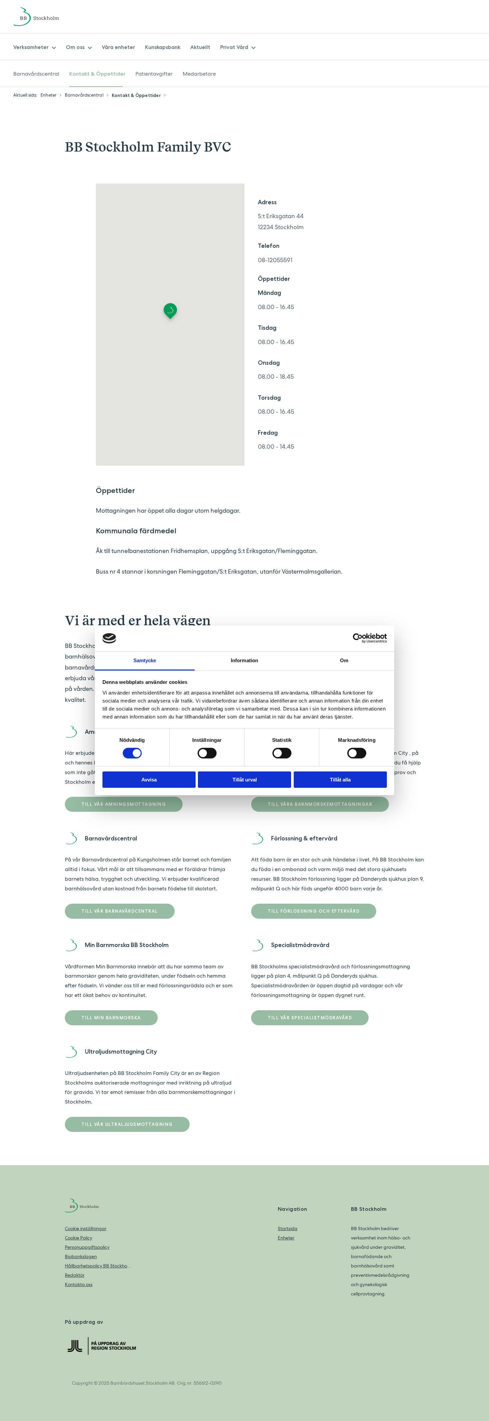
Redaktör (74, 1275)
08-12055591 (275, 260)
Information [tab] (244, 660)
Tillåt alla (340, 779)
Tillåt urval (245, 779)
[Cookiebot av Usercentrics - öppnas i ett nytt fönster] (358, 638)
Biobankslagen (81, 1256)
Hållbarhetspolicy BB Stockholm (98, 1266)
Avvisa (149, 779)
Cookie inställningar (85, 1228)
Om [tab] (344, 660)
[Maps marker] (170, 313)
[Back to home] (45, 17)
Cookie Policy (78, 1238)
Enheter (286, 1238)
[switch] (207, 753)
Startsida (287, 1228)
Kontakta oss (78, 1284)
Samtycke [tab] (144, 660)
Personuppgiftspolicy (87, 1247)
